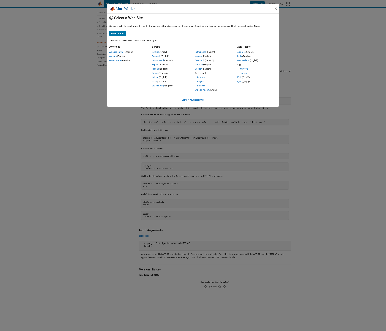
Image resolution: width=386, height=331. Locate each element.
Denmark (156, 56)
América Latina (116, 52)
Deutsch (201, 77)
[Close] (276, 8)
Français (201, 85)
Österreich (199, 60)
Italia (154, 81)
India (239, 56)
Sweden (198, 69)
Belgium (156, 52)
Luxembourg (158, 85)
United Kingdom (202, 90)
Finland (155, 69)
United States (115, 60)
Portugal (199, 64)
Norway (198, 56)
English (200, 81)
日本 (239, 77)
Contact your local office (193, 100)
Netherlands (200, 52)
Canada (113, 56)
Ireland (155, 77)
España (155, 64)
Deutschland (158, 60)
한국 (239, 81)
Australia (241, 52)
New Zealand (243, 60)
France (155, 73)
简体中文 (244, 69)
